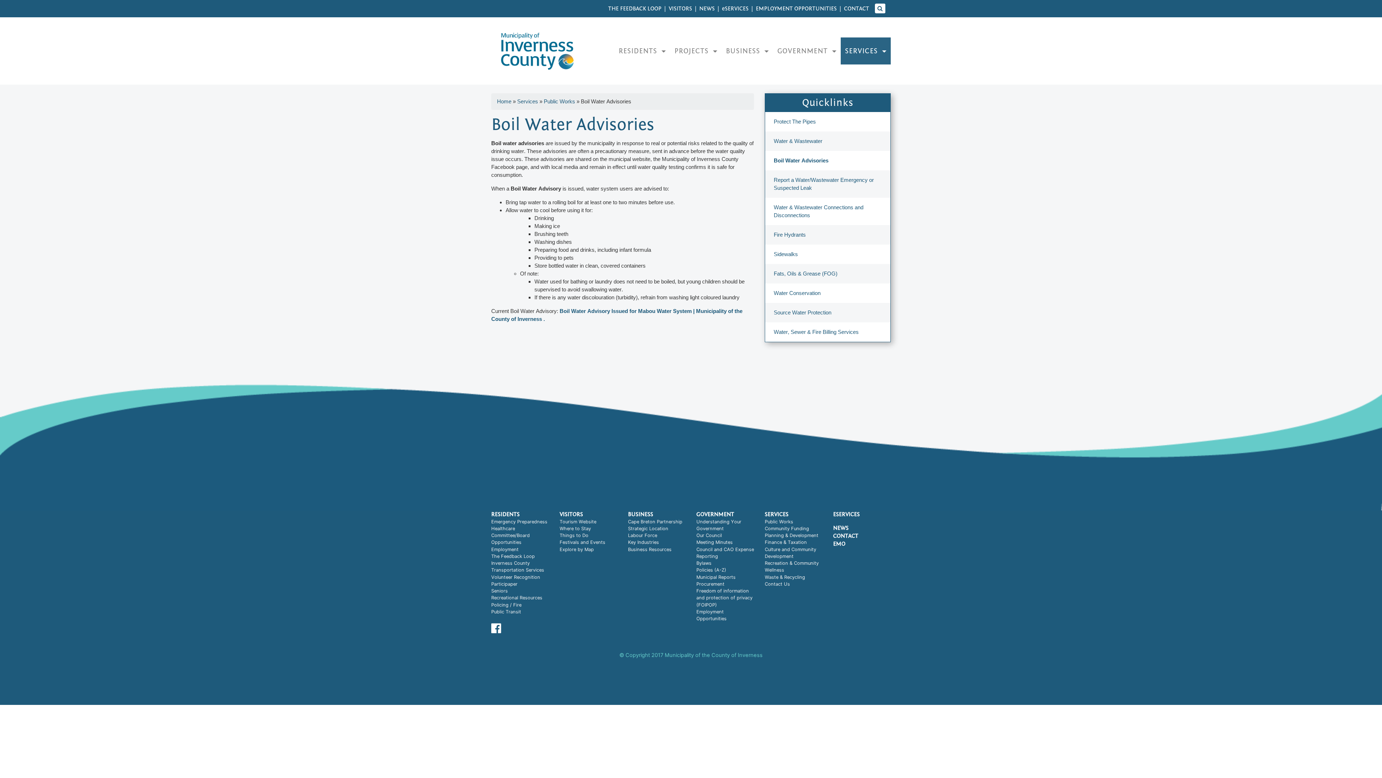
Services (862, 51)
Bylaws (704, 563)
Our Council (709, 535)
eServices (846, 514)
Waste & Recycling (785, 577)
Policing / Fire (506, 605)
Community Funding (787, 528)
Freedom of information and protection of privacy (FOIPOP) (724, 598)
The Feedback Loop (634, 8)
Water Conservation (797, 293)
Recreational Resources (516, 597)
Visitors (680, 8)
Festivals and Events (582, 542)
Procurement (710, 584)
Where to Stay (575, 528)
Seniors (499, 591)
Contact (856, 8)
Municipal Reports (716, 577)
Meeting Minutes (714, 542)
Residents (639, 51)
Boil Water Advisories (801, 160)
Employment (505, 549)
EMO (839, 544)
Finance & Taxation (786, 542)
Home (504, 101)
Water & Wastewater (798, 141)
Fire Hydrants (790, 235)
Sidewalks (786, 254)
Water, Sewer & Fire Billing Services (816, 332)
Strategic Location (648, 528)
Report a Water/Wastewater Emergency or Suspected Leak (824, 184)
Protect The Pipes (795, 122)
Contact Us (777, 584)
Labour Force (642, 535)
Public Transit (506, 611)
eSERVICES (735, 8)
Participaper (504, 584)
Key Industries (643, 542)
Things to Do (574, 535)
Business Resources (650, 549)
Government (803, 51)
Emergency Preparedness (519, 521)
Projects (692, 51)
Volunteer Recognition (515, 577)
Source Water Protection (802, 312)
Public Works (559, 101)
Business (744, 51)
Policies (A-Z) (711, 570)
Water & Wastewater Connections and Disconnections (818, 211)
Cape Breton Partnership (655, 521)
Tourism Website (578, 521)
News (707, 8)
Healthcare (503, 528)
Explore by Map (577, 549)
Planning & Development (791, 535)
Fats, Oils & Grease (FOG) (805, 273)
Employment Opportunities (796, 8)
